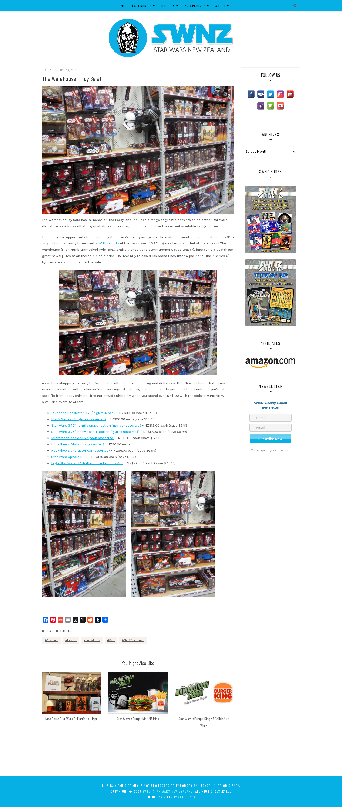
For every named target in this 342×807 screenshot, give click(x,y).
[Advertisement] (171, 756)
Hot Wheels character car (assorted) (80, 450)
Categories (142, 5)
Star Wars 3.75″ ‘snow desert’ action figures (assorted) (95, 432)
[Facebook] (251, 94)
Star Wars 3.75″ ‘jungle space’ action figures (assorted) (96, 425)
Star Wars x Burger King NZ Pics (138, 718)
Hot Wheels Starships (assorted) (77, 444)
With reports (109, 243)
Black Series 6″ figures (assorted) (78, 419)
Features (48, 70)
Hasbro (72, 640)
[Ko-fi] (280, 106)
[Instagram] (280, 94)
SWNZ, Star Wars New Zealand (167, 791)
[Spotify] (270, 106)
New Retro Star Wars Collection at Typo (71, 718)
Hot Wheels (92, 640)
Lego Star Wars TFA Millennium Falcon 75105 (87, 463)
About (220, 5)
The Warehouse (134, 640)
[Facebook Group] (261, 94)
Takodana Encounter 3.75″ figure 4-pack (83, 413)
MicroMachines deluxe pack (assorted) (82, 438)
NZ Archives (195, 5)
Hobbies (168, 5)
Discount (52, 640)
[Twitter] (270, 94)
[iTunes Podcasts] (261, 106)
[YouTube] (290, 94)
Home (121, 5)
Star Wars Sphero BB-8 (69, 457)
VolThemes (186, 797)
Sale (112, 640)
